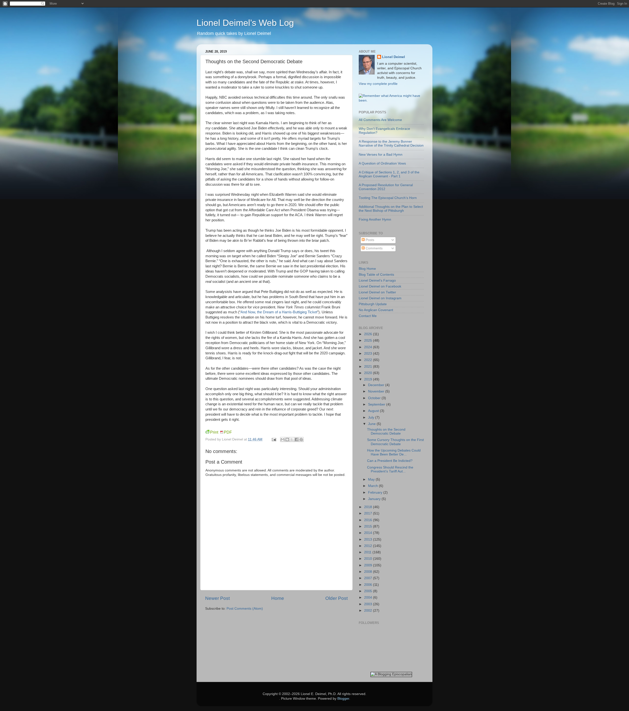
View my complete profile (378, 84)
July (371, 417)
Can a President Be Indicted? (390, 461)
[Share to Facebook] (296, 439)
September (377, 404)
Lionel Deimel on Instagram (380, 298)
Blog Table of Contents (376, 274)
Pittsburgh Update (373, 304)
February (375, 492)
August (374, 411)
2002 (368, 610)
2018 (368, 507)
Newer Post (217, 598)
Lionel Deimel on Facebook (380, 286)
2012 (368, 546)
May (372, 479)
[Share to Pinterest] (301, 439)
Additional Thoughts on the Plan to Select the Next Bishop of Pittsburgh (391, 208)
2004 (368, 597)
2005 (368, 591)
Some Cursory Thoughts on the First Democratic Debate (395, 442)
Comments (374, 248)
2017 (368, 513)
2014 (368, 533)
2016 (368, 520)
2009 (368, 565)
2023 (368, 353)
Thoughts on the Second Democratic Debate (386, 431)
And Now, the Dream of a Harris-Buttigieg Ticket (279, 312)
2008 (368, 572)
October (375, 398)
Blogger (343, 698)
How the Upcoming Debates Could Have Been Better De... (394, 452)
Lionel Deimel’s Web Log (245, 23)
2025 (368, 340)
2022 (368, 360)
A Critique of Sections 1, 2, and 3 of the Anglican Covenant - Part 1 (389, 174)
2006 (368, 585)
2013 (368, 539)
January (375, 499)
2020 (368, 373)
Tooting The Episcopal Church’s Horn (388, 198)
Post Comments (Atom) (245, 608)
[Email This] (282, 439)
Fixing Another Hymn (375, 219)
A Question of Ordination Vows (382, 163)
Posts (369, 240)
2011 (368, 552)
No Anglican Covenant (376, 310)
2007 (368, 578)
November (376, 391)
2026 (368, 334)
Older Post (336, 598)
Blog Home (367, 269)
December (376, 385)
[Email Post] (273, 439)
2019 (368, 379)
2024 (368, 347)
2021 (368, 366)
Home (277, 598)
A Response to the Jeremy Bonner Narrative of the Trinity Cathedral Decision (391, 143)
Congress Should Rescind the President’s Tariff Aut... (390, 469)
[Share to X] (291, 439)
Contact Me (368, 316)
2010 (368, 558)
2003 (368, 604)
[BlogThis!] (287, 439)
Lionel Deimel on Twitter (377, 292)
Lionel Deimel (393, 57)
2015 (368, 526)
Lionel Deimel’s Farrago (377, 280)
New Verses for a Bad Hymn (380, 154)
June (372, 424)
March (373, 486)
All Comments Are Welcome (380, 120)
